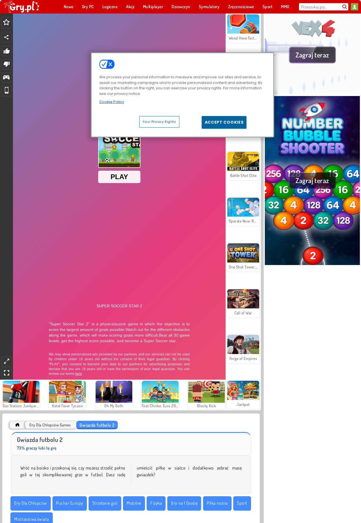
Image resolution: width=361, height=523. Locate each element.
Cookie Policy (111, 101)
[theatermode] (6, 361)
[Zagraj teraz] (312, 92)
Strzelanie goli (105, 503)
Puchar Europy (69, 503)
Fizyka (156, 503)
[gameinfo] (6, 77)
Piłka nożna (217, 503)
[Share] (6, 37)
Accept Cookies (224, 122)
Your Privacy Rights (159, 121)
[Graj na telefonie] (6, 91)
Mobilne (134, 503)
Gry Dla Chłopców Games (50, 424)
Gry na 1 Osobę (184, 503)
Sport (242, 503)
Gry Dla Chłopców (30, 503)
